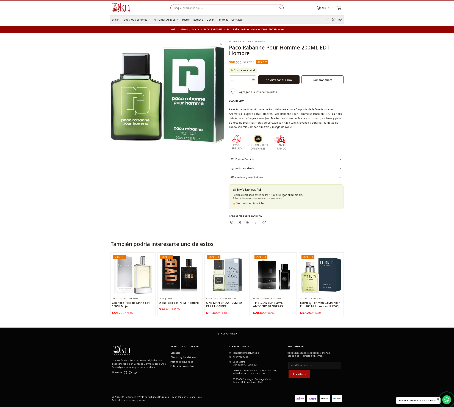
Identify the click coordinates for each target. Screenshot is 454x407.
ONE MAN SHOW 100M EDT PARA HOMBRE (225, 304)
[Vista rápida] (151, 278)
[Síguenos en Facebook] (334, 19)
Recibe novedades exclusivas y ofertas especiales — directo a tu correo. (308, 354)
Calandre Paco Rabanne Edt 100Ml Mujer (131, 304)
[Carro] (339, 8)
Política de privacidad (181, 361)
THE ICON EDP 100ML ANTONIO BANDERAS (268, 304)
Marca (184, 29)
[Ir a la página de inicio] (122, 7)
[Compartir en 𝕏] (240, 222)
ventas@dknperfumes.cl (246, 352)
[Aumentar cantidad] (253, 80)
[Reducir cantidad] (232, 80)
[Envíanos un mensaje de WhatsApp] (446, 399)
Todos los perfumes (134, 19)
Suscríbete (299, 374)
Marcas (223, 19)
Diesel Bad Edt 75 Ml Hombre (179, 303)
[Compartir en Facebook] (231, 222)
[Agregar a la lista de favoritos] (151, 270)
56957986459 (240, 357)
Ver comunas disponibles (250, 203)
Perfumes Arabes (164, 19)
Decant (211, 19)
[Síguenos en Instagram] (327, 19)
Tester (186, 19)
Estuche (198, 19)
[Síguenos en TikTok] (340, 19)
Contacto (237, 19)
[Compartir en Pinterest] (256, 222)
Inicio (115, 19)
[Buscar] (281, 7)
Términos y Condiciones (183, 357)
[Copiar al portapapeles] (264, 222)
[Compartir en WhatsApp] (248, 222)
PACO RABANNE (213, 29)
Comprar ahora (322, 80)
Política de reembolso (182, 366)
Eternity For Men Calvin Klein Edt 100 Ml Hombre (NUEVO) (320, 304)
